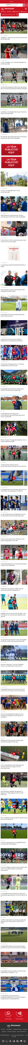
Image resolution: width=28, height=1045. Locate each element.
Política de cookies (11, 1031)
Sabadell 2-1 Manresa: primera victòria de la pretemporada (14, 38)
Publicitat (4, 1031)
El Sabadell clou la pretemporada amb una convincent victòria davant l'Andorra (13, 490)
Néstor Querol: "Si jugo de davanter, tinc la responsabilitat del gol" (13, 440)
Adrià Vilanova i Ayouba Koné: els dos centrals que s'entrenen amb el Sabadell (13, 216)
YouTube (21, 1041)
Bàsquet (3, 738)
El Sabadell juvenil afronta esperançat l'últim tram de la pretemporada (12, 389)
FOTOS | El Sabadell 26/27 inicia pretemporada (10, 191)
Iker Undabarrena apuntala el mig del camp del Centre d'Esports (14, 818)
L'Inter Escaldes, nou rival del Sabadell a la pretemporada (13, 63)
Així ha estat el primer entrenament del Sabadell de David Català (13, 290)
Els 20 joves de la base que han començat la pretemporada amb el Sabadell (14, 137)
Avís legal (25, 1029)
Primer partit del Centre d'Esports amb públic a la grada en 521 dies (12, 539)
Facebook (10, 1041)
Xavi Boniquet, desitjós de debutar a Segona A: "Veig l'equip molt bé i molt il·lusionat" (12, 792)
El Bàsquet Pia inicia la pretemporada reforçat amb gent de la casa (12, 741)
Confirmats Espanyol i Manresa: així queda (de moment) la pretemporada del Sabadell (14, 88)
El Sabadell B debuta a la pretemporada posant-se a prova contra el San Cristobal (13, 947)
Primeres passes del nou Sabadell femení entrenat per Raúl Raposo (13, 843)
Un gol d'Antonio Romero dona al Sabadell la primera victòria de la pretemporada (13, 640)
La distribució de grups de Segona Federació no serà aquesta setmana (11, 340)
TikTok (14, 1041)
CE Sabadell (4, 35)
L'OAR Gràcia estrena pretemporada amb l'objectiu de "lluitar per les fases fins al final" (13, 921)
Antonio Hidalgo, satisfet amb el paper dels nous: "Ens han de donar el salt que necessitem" (14, 868)
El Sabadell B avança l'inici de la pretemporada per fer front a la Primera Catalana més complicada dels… (13, 997)
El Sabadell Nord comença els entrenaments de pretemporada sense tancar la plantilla (13, 415)
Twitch (17, 1041)
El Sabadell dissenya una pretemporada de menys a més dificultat (14, 564)
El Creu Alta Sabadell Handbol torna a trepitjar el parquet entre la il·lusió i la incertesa (12, 715)
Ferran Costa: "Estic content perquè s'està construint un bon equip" (13, 241)
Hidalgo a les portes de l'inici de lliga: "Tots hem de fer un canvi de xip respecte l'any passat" (13, 614)
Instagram (3, 1041)
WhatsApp (24, 1041)
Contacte (3, 1029)
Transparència (9, 1029)
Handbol (3, 462)
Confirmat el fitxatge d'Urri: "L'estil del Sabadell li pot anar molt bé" (12, 364)
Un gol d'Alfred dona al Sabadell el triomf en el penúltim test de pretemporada (13, 515)
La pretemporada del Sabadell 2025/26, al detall (13, 265)
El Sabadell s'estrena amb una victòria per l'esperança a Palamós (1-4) (13, 971)
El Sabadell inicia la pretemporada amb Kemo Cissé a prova (12, 315)
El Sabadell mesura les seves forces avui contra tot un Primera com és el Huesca (13, 690)
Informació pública (17, 1029)
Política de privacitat (21, 1031)
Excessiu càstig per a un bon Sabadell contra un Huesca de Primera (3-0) (12, 665)
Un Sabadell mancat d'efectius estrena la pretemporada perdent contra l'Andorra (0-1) (14, 895)
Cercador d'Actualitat (8, 15)
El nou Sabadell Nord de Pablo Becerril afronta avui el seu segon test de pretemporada (12, 766)
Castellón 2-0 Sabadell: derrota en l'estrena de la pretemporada (14, 112)
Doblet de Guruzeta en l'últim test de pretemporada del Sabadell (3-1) (12, 589)
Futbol (3, 411)
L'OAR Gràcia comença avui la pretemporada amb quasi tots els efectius (13, 465)
